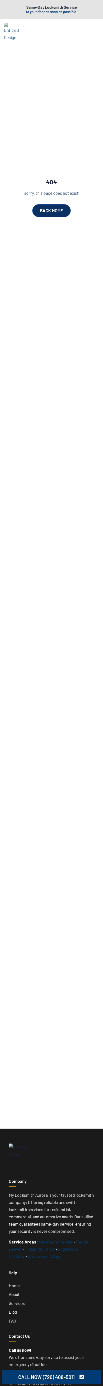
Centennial (63, 1241)
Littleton (17, 1256)
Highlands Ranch (39, 1248)
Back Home (51, 210)
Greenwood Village (45, 1256)
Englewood (68, 1248)
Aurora (44, 1241)
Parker (82, 1241)
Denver (15, 1248)
